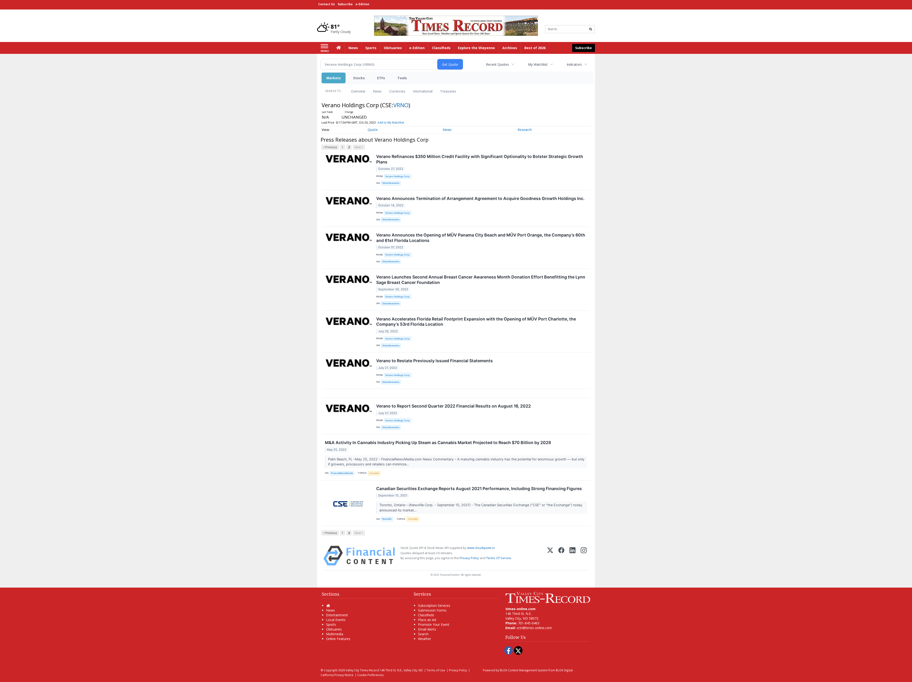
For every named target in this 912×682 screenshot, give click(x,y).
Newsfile (387, 519)
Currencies (397, 91)
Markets (333, 78)
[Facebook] (561, 555)
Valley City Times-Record (362, 670)
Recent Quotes (497, 64)
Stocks (359, 78)
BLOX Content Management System (524, 670)
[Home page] (456, 25)
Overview (358, 91)
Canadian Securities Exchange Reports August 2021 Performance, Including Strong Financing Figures (479, 488)
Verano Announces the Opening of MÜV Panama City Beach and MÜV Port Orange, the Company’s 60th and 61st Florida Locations (480, 237)
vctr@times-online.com (534, 628)
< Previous (330, 147)
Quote (373, 129)
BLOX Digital (564, 670)
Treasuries (448, 91)
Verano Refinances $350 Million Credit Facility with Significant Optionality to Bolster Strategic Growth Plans (479, 159)
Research (525, 129)
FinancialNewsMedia (342, 473)
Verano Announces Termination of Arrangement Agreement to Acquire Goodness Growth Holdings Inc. (480, 198)
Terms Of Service (498, 558)
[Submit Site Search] (591, 29)
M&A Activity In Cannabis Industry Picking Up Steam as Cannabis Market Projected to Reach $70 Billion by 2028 (438, 442)
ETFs (381, 78)
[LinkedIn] (572, 555)
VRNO (400, 105)
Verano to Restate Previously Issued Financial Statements (434, 360)
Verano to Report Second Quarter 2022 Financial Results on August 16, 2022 (453, 406)
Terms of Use (436, 670)
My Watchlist (538, 64)
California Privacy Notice (337, 675)
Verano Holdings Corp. (397, 176)
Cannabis (374, 473)
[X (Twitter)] (550, 555)
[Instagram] (584, 555)
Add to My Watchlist (390, 123)
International (422, 91)
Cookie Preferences (370, 675)
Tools (402, 78)
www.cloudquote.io (481, 548)
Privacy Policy (469, 558)
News (377, 91)
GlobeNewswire (390, 183)
